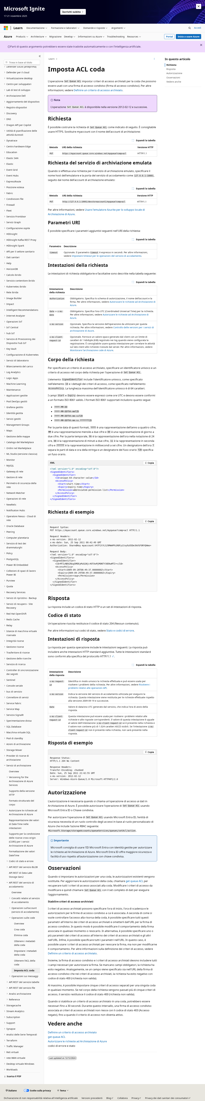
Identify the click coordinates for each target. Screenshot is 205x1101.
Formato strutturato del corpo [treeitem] (21, 802)
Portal (169, 36)
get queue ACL (134, 881)
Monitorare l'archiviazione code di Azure (91, 350)
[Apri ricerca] (189, 28)
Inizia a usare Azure (188, 36)
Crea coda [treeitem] (19, 929)
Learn (52, 58)
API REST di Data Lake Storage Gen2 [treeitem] (20, 874)
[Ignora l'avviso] (198, 6)
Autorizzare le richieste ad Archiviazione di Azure (77, 1041)
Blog (108, 1098)
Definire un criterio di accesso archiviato (98, 90)
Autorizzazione (174, 73)
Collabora (122, 1098)
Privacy (135, 1098)
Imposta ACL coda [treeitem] (24, 970)
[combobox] (22, 62)
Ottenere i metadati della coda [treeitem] (24, 943)
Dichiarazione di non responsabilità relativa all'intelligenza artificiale (41, 1098)
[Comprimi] (40, 56)
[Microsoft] (6, 28)
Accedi (197, 27)
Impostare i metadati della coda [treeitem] (25, 952)
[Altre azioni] (154, 59)
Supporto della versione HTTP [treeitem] (22, 792)
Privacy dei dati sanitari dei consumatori (166, 1098)
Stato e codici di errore (120, 630)
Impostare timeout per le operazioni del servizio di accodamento (106, 255)
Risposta (171, 69)
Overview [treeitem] (14, 771)
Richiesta (171, 64)
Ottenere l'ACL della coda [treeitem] (24, 962)
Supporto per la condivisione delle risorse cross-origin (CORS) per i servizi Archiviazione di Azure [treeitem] (24, 839)
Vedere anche (173, 81)
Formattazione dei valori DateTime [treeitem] (22, 853)
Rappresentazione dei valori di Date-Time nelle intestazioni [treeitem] (24, 824)
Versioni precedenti (92, 1098)
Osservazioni (173, 77)
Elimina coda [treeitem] (21, 935)
